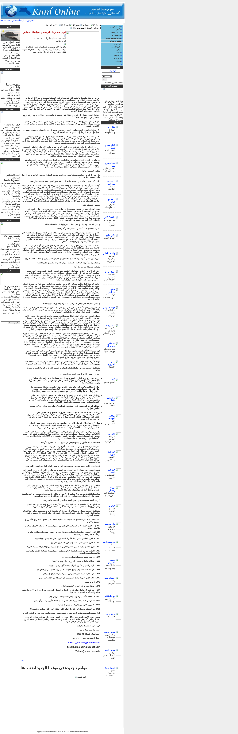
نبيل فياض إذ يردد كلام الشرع (109, 222)
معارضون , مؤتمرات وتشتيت (110, 637)
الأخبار (119, 29)
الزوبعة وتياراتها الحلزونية (111, 258)
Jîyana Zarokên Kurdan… (110, 673)
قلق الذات (110, 616)
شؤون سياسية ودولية (113, 38)
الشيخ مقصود (109, 382)
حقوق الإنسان (116, 47)
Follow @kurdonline (114, 82)
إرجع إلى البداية (94, 28)
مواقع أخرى (91, 20)
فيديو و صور (117, 44)
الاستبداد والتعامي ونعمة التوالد (109, 459)
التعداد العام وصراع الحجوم (110, 153)
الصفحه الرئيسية (116, 20)
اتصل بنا (102, 20)
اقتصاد (118, 53)
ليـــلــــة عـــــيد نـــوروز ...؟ (110, 547)
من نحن (80, 20)
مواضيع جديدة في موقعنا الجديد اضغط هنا (54, 668)
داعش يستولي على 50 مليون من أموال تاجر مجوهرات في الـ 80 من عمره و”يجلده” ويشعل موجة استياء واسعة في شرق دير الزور (10, 299)
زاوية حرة (117, 58)
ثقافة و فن (117, 55)
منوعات (118, 61)
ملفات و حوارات (115, 41)
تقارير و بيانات (116, 32)
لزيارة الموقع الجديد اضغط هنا (61, 20)
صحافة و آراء (116, 35)
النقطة (112, 367)
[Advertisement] (61, 75)
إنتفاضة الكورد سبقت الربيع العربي (109, 276)
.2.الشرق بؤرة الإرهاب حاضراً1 (109, 207)
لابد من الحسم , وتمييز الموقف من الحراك (110, 513)
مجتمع (119, 50)
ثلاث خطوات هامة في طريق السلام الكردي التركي (109, 333)
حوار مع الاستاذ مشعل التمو (109, 655)
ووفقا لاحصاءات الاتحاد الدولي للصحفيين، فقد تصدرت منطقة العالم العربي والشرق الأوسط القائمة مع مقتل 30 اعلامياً (10, 95)
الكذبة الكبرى (109, 238)
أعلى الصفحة (81, 677)
